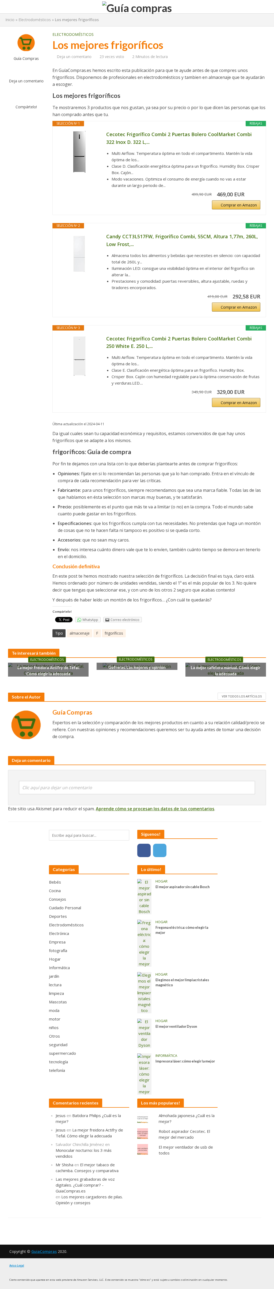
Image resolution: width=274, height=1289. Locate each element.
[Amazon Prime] (253, 194)
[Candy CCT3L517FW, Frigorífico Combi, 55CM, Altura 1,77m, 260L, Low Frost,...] (79, 254)
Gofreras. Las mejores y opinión (137, 667)
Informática (166, 1055)
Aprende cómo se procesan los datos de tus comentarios (155, 809)
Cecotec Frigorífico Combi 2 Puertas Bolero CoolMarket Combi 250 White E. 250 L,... (179, 342)
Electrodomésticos (34, 19)
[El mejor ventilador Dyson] (144, 1032)
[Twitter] (159, 850)
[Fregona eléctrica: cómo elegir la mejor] (144, 942)
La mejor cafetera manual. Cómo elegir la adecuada (225, 670)
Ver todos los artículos (242, 696)
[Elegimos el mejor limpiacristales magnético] (144, 992)
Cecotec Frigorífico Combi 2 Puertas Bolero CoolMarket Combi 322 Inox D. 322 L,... (179, 138)
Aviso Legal (16, 1265)
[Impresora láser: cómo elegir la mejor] (144, 1073)
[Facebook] (144, 850)
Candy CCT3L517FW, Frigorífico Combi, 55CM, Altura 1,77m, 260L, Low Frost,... (182, 240)
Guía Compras (26, 58)
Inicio (9, 19)
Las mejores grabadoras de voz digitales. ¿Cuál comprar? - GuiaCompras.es (85, 1185)
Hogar (161, 881)
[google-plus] (175, 850)
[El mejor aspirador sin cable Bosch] (144, 896)
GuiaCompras (44, 1251)
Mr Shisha (64, 1164)
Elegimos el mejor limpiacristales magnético (182, 982)
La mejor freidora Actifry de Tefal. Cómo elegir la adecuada (48, 670)
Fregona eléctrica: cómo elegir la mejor (181, 930)
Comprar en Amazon (239, 205)
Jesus (61, 1115)
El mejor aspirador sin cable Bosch (182, 887)
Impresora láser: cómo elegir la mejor (185, 1061)
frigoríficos (114, 633)
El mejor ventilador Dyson (176, 1027)
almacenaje (80, 633)
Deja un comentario (26, 80)
